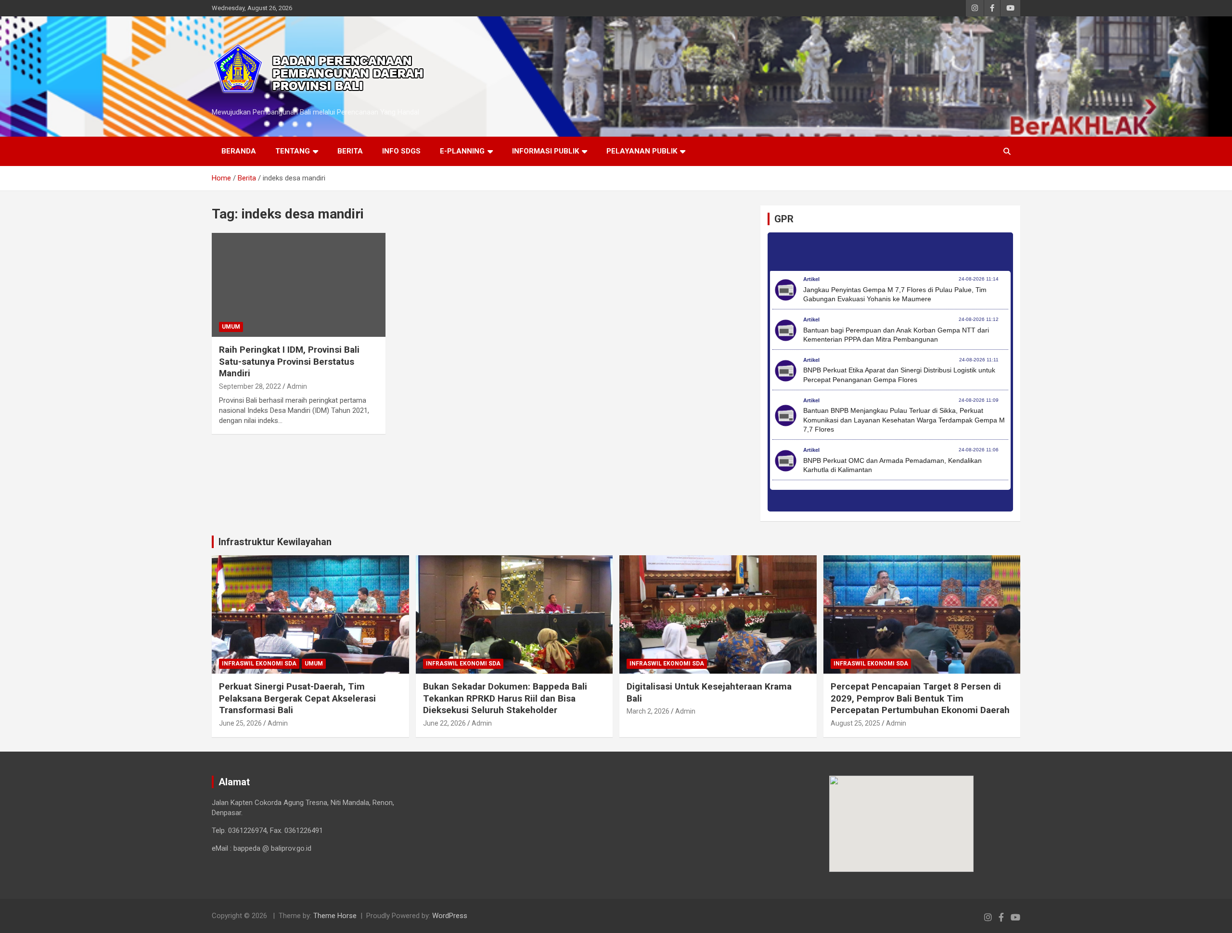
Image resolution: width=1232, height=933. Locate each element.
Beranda (238, 151)
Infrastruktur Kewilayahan (275, 542)
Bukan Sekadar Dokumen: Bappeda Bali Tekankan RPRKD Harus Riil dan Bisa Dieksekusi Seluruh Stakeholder (505, 698)
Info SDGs (401, 151)
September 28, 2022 (250, 386)
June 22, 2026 (444, 723)
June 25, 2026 (240, 723)
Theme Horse (335, 915)
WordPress (449, 915)
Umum (231, 326)
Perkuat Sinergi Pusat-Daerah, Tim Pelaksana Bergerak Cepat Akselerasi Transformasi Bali (297, 698)
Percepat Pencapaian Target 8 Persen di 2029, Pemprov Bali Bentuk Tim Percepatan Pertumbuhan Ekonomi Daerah (920, 698)
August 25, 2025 (855, 723)
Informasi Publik (545, 151)
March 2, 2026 (648, 711)
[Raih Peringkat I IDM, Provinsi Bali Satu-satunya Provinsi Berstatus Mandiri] (298, 284)
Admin (297, 386)
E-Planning (462, 151)
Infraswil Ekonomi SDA (259, 663)
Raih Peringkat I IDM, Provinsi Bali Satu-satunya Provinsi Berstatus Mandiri (289, 361)
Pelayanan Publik (641, 151)
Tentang (292, 151)
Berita (350, 151)
